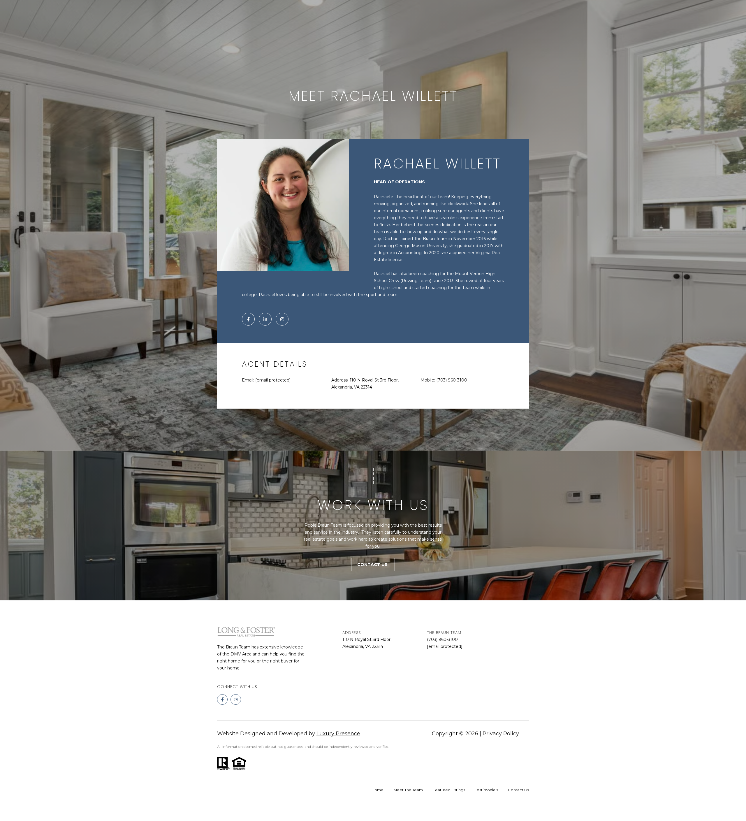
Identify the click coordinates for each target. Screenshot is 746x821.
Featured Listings (449, 789)
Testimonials (486, 789)
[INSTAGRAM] (282, 319)
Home (377, 789)
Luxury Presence (338, 733)
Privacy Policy (501, 733)
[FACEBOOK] (248, 319)
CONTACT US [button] (373, 564)
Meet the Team (408, 789)
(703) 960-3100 (451, 380)
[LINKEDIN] (265, 319)
